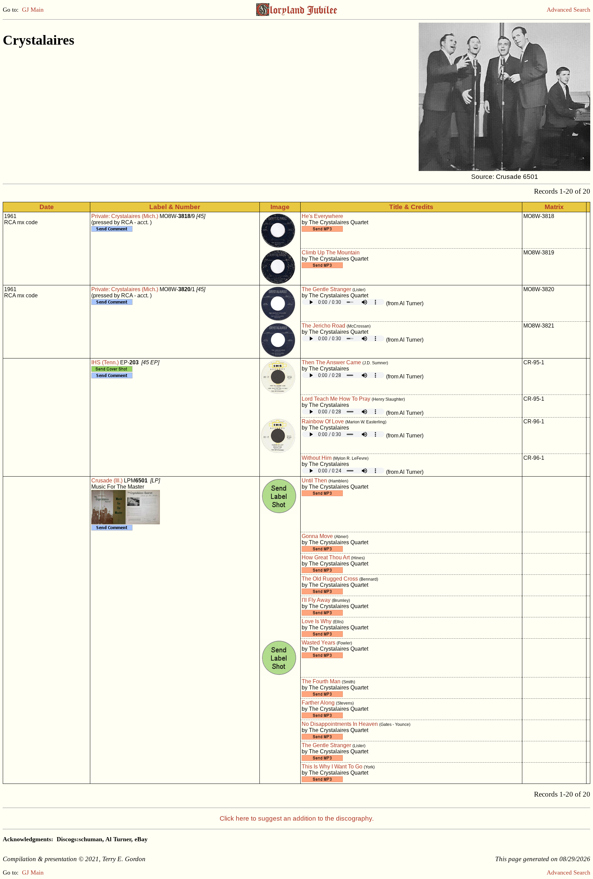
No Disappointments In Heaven (340, 724)
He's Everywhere (322, 216)
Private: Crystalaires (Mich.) (124, 216)
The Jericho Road (323, 326)
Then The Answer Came (331, 362)
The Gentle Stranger (326, 289)
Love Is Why (317, 621)
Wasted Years (318, 643)
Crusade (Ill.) (107, 480)
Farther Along (318, 703)
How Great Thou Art (326, 557)
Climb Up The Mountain (331, 252)
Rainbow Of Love (323, 421)
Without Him (317, 458)
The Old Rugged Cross (330, 579)
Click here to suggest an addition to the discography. (297, 818)
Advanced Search (568, 9)
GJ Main (33, 9)
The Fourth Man (321, 681)
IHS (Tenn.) (105, 362)
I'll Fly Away (316, 600)
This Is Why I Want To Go (332, 766)
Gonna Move (317, 536)
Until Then (314, 480)
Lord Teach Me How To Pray (336, 399)
